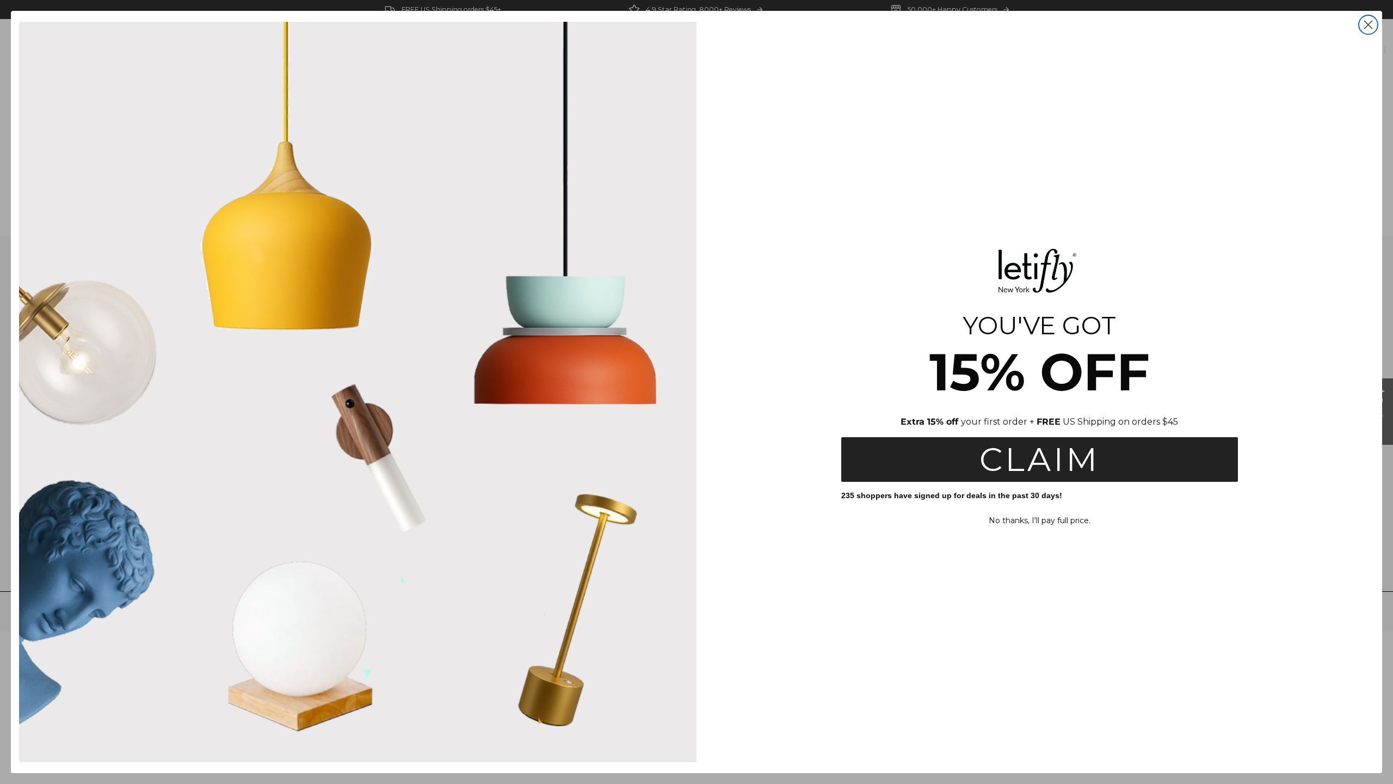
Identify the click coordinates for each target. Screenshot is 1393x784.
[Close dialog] (1368, 24)
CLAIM (1039, 459)
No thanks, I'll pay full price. (1039, 520)
